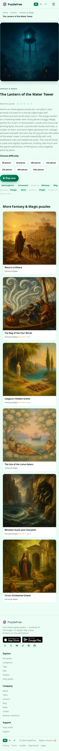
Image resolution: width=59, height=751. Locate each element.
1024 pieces (38, 169)
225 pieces (7, 169)
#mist (23, 190)
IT (45, 4)
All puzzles (7, 658)
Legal (43, 745)
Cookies (22, 745)
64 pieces (20, 162)
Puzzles (14, 12)
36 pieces (6, 162)
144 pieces (51, 162)
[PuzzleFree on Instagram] (11, 645)
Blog (5, 703)
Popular (6, 675)
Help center (8, 727)
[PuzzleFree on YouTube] (17, 645)
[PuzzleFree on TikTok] (22, 645)
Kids (4, 670)
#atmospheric (8, 185)
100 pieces (36, 162)
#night (42, 190)
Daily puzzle (8, 679)
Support (6, 731)
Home (5, 12)
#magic (13, 190)
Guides (6, 711)
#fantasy (45, 185)
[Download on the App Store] (12, 640)
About (5, 691)
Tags (5, 666)
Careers (6, 699)
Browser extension (11, 715)
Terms (14, 745)
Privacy (6, 745)
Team (5, 695)
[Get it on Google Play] (32, 640)
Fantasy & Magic (26, 12)
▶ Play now (9, 178)
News (5, 707)
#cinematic (23, 185)
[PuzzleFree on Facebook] (34, 645)
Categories (7, 662)
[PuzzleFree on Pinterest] (28, 645)
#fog (55, 185)
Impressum (33, 745)
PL (41, 4)
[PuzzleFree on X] (5, 645)
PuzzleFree (15, 4)
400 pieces (22, 169)
